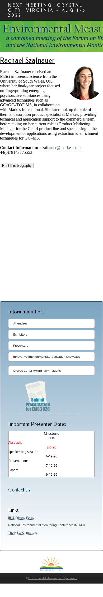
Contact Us (19, 490)
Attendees (20, 323)
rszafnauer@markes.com (60, 147)
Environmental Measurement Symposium (52, 578)
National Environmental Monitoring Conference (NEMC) (46, 525)
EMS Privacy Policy (21, 517)
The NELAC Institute (22, 532)
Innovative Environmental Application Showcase (46, 357)
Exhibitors (20, 334)
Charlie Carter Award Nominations (37, 370)
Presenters (20, 345)
